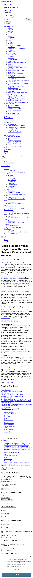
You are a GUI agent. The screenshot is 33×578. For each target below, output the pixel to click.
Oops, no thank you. (10, 506)
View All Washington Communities (17, 92)
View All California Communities (17, 62)
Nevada (10, 36)
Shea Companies (9, 423)
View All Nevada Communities (16, 77)
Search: (3, 156)
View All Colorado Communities (17, 67)
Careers (6, 119)
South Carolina (12, 39)
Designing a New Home (14, 108)
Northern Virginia (13, 88)
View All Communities (14, 45)
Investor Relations (9, 424)
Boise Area (11, 72)
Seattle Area (11, 91)
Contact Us (8, 12)
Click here (3, 481)
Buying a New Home (14, 105)
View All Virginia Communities (16, 89)
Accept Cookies (16, 574)
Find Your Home (9, 26)
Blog (5, 116)
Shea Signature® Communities (16, 129)
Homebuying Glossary (14, 113)
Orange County (12, 55)
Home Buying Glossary (14, 143)
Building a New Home (14, 107)
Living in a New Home (14, 110)
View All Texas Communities (16, 86)
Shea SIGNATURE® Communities (18, 102)
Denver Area (11, 64)
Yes (2, 506)
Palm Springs (11, 56)
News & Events (8, 118)
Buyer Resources (9, 103)
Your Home (9, 382)
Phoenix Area (11, 47)
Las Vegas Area (12, 75)
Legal (5, 457)
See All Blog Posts (6, 407)
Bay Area (10, 50)
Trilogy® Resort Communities (16, 99)
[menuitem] (20, 96)
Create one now (5, 485)
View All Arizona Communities (16, 48)
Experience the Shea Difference (16, 96)
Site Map (6, 454)
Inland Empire (12, 53)
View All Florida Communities (16, 70)
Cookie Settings (16, 569)
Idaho (9, 34)
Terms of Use (8, 459)
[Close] (3, 237)
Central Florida (12, 69)
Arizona (10, 28)
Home (6, 240)
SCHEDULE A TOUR (7, 548)
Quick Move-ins (8, 420)
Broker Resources (9, 429)
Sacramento (11, 58)
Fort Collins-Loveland (14, 66)
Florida (10, 32)
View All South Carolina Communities (18, 83)
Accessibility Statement (10, 455)
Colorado (10, 31)
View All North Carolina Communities (18, 80)
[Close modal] (5, 489)
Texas (9, 40)
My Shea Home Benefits (14, 100)
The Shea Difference (10, 94)
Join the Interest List (6, 496)
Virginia (10, 42)
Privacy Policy (8, 460)
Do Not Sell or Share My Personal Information (17, 462)
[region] (16, 566)
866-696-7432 (8, 4)
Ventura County (12, 61)
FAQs (9, 111)
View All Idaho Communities (16, 73)
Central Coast (11, 51)
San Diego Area (12, 59)
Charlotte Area (12, 78)
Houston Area (11, 85)
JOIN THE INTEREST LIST (9, 535)
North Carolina (12, 37)
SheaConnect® (12, 97)
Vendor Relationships (10, 426)
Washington (11, 43)
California (10, 29)
